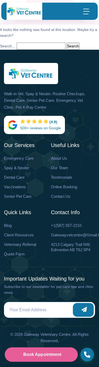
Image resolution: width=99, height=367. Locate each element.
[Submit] (83, 310)
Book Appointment (42, 354)
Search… (8, 46)
